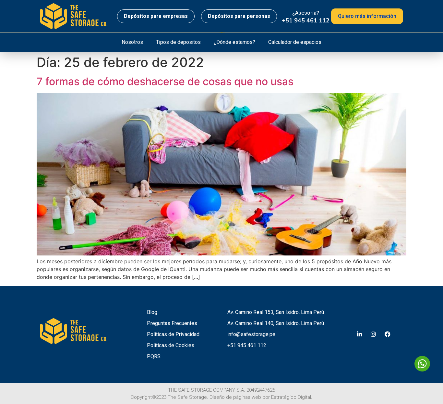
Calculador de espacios (294, 42)
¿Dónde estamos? (234, 42)
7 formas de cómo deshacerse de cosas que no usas (165, 81)
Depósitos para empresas (156, 16)
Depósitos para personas (239, 16)
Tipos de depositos (178, 42)
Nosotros (132, 42)
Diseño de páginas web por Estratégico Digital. (261, 397)
